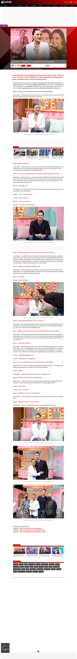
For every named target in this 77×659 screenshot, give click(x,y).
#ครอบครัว (41, 566)
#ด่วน (46, 566)
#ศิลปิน (23, 569)
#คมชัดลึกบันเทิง (45, 564)
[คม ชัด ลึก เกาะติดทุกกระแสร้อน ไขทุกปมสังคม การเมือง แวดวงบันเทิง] (38, 2)
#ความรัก (57, 564)
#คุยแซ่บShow (40, 569)
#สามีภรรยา (51, 564)
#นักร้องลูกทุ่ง (56, 566)
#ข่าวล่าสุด (16, 564)
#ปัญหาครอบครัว (21, 571)
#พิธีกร (35, 566)
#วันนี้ (26, 564)
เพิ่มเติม (3, 647)
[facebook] (66, 2)
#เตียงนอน (35, 571)
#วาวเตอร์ (41, 571)
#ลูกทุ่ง (31, 566)
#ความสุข (53, 569)
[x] (68, 2)
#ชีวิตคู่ (15, 571)
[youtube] (71, 2)
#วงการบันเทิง (16, 566)
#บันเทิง (50, 566)
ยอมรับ (5, 649)
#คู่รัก (27, 569)
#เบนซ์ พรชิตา (47, 569)
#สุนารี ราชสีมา (31, 564)
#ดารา (22, 566)
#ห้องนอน (59, 569)
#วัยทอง (26, 566)
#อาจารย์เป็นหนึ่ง (17, 569)
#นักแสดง (38, 564)
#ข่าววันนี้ (21, 564)
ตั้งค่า (5, 651)
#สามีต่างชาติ (28, 571)
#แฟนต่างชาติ (32, 569)
